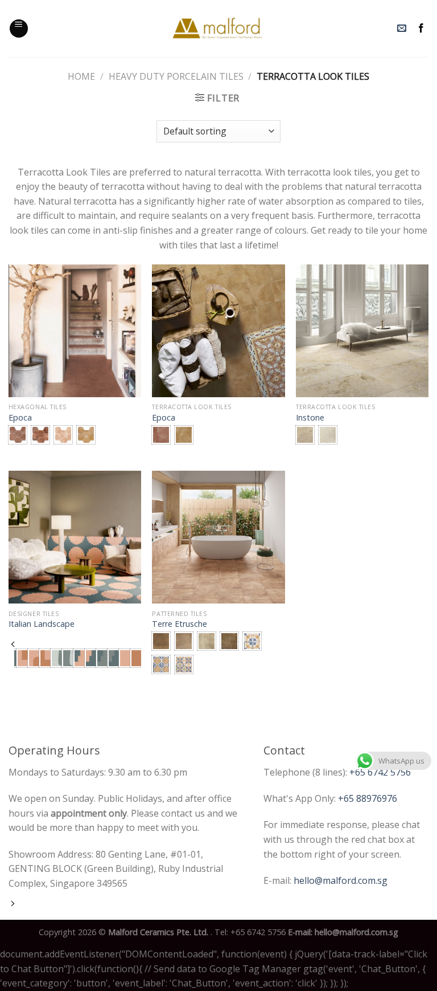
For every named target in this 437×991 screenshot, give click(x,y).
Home (81, 76)
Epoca (20, 418)
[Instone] (362, 330)
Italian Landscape (42, 624)
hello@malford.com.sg (340, 880)
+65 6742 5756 (380, 772)
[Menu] (19, 28)
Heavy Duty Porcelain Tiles (176, 76)
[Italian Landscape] (75, 537)
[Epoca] (75, 330)
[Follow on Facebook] (421, 28)
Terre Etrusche (179, 624)
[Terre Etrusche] (218, 537)
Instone (310, 418)
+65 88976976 (367, 798)
